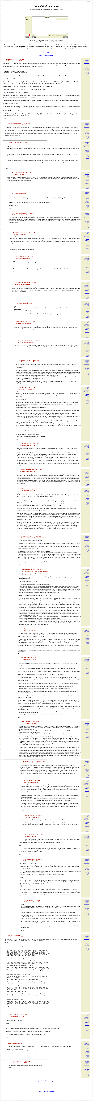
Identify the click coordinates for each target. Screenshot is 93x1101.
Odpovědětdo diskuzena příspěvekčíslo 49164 (86, 323)
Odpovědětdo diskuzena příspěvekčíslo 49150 (86, 234)
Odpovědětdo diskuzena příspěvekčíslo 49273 (86, 817)
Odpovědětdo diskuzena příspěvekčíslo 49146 (86, 1016)
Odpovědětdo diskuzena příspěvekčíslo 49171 (86, 389)
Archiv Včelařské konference (46, 55)
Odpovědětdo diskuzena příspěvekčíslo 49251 (86, 490)
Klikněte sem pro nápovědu (46, 1091)
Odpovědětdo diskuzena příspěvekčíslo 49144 (86, 937)
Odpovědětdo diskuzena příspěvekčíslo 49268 (86, 836)
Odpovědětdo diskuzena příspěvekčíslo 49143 (86, 125)
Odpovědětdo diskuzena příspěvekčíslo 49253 (86, 538)
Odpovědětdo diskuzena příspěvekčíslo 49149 (86, 215)
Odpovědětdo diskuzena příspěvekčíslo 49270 (86, 763)
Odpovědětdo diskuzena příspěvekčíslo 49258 (86, 571)
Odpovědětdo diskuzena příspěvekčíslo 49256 (86, 659)
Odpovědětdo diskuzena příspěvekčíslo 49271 (86, 902)
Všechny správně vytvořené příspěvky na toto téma (46, 1081)
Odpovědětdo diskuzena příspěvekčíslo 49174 (86, 445)
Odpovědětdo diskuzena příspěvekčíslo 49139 (86, 61)
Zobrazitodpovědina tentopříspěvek (87, 67)
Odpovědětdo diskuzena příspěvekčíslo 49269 (86, 861)
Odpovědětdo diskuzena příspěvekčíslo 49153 (86, 1043)
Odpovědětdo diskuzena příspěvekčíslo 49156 (86, 284)
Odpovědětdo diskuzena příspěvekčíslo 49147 (86, 174)
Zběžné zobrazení (46, 52)
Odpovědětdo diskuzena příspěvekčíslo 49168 (86, 362)
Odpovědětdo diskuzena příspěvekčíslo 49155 (86, 258)
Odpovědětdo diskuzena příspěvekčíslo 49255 (86, 630)
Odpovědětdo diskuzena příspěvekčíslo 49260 (86, 723)
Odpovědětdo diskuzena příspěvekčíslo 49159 (86, 303)
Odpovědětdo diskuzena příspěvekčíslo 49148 (86, 194)
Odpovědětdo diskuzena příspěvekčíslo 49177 (86, 471)
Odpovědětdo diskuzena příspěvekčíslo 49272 (86, 782)
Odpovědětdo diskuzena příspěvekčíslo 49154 (86, 1063)
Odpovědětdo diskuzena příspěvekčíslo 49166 (86, 342)
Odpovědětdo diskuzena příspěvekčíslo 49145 (86, 144)
